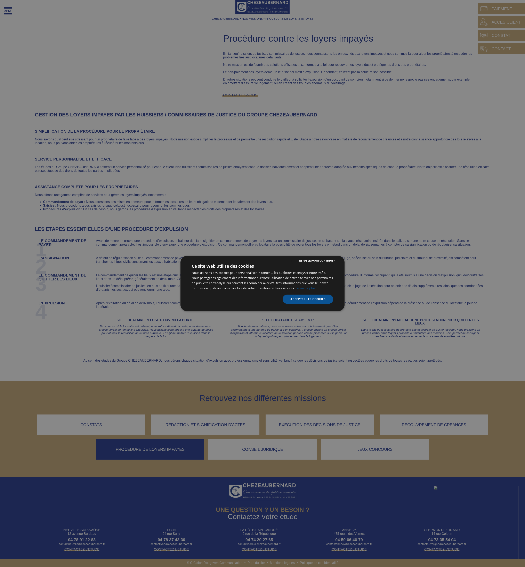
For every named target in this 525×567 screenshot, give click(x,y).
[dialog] (262, 283)
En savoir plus (305, 288)
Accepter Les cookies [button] (307, 299)
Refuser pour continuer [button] (317, 260)
